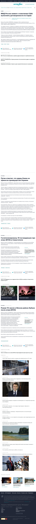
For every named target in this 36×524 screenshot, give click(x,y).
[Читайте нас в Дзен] (16, 513)
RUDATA (17, 509)
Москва (20, 7)
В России (5, 7)
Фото (31, 7)
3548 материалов (16, 487)
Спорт (15, 7)
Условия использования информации (18, 518)
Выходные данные (15, 519)
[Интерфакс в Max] (22, 513)
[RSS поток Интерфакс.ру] (20, 513)
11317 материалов (4, 486)
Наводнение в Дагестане (29, 484)
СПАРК (2, 508)
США (5, 44)
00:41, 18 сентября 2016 (7, 11)
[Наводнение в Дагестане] (29, 483)
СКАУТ (2, 510)
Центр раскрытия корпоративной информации (20, 511)
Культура (17, 7)
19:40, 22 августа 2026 (8, 235)
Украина (8, 223)
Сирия (2, 44)
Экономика (11, 7)
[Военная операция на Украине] (6, 483)
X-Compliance (3, 509)
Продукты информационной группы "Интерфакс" (15, 505)
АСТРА (2, 512)
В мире (8, 7)
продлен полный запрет (18, 119)
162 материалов (27, 485)
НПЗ (8, 125)
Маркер (2, 511)
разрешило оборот (16, 90)
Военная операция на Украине (6, 485)
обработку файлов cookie (11, 500)
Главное (2, 7)
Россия (8, 44)
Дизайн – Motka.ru (27, 518)
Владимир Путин (4, 223)
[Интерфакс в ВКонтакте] (19, 513)
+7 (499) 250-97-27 (6, 502)
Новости (25, 7)
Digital (23, 7)
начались (7, 99)
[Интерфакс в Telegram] (18, 513)
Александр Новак (4, 125)
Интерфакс (18, 4)
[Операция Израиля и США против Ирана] (17, 483)
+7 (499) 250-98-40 (26, 501)
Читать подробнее (29, 97)
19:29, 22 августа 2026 (8, 305)
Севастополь (7, 267)
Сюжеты (28, 7)
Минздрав (2, 267)
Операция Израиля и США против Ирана (17, 485)
